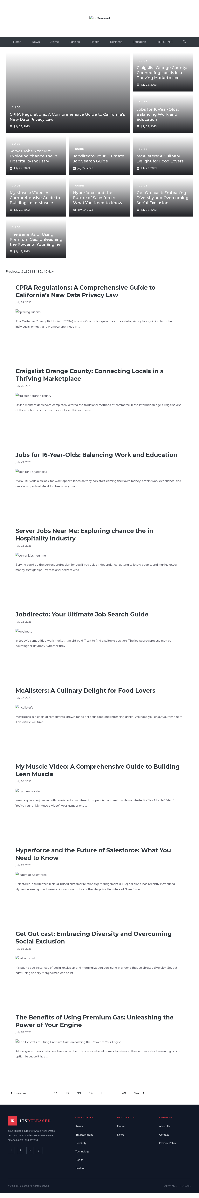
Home (17, 42)
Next (50, 271)
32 (28, 271)
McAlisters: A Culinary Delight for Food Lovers (85, 690)
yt (39, 1150)
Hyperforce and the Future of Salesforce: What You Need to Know (97, 197)
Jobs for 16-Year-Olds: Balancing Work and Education (158, 114)
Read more (27, 338)
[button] (184, 42)
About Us (164, 1126)
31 (24, 271)
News (36, 42)
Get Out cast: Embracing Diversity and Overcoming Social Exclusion (163, 197)
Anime (54, 42)
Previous (12, 271)
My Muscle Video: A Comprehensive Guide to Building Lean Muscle (35, 197)
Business (116, 42)
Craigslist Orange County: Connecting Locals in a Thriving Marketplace (162, 72)
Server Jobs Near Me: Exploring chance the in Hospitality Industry (33, 156)
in (30, 1150)
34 (36, 271)
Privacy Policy (167, 1142)
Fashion (74, 42)
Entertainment (84, 1134)
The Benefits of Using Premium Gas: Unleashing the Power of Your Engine (36, 239)
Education (139, 42)
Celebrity (80, 1142)
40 (45, 271)
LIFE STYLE (164, 42)
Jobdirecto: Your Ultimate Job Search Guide (82, 614)
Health (95, 42)
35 (39, 271)
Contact (164, 1134)
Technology (82, 1151)
